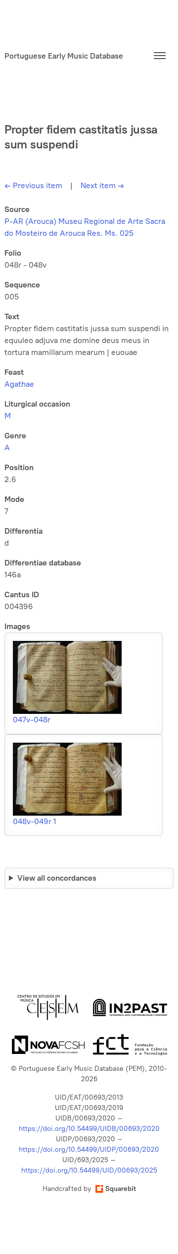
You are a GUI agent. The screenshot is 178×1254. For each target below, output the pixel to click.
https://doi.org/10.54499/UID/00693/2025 (89, 1170)
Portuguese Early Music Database (63, 56)
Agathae (19, 384)
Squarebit (120, 1188)
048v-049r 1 (34, 821)
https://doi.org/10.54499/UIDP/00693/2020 (89, 1149)
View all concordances (56, 878)
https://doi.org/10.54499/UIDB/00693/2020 (89, 1128)
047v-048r (31, 719)
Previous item (33, 185)
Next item (102, 185)
